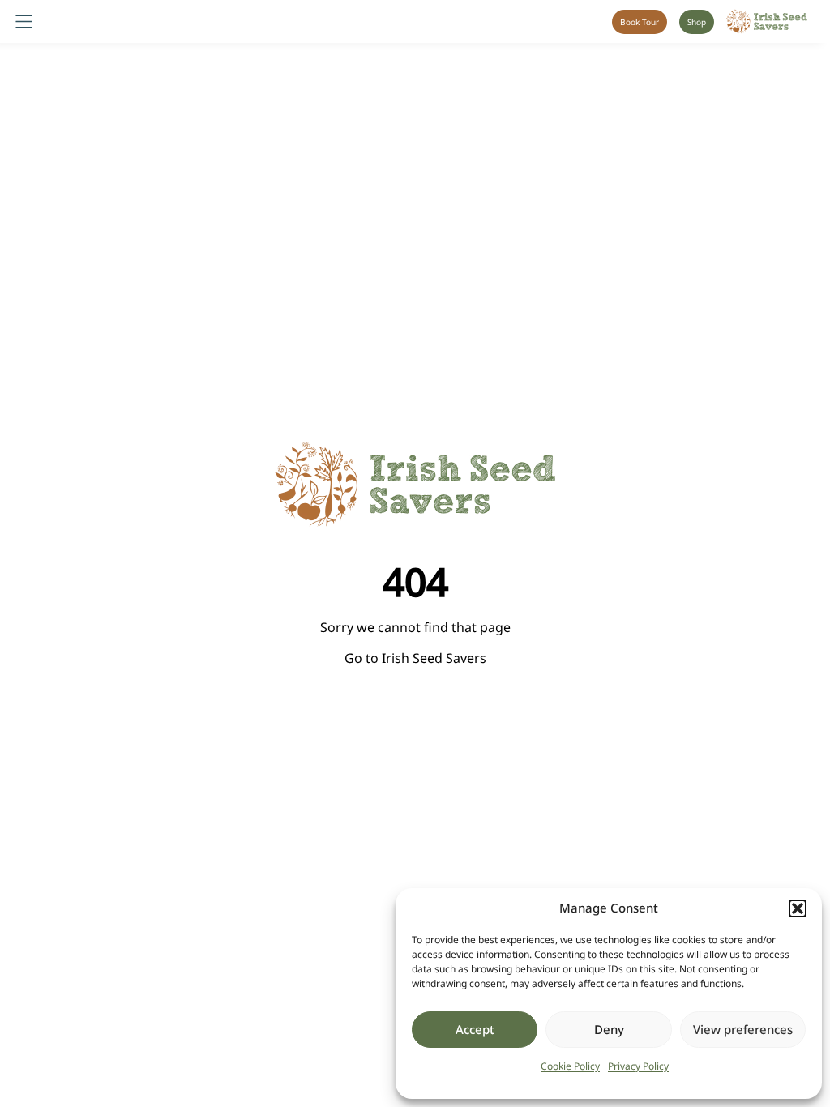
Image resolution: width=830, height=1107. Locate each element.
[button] (797, 908)
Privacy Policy (638, 1066)
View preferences (743, 1029)
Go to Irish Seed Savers (415, 658)
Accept (475, 1029)
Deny (609, 1029)
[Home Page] (766, 21)
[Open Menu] (24, 21)
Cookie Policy (570, 1066)
